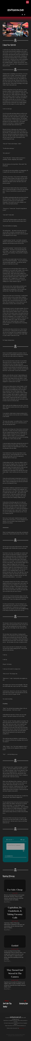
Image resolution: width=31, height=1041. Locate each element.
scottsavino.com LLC (15, 1017)
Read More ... (7, 902)
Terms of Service (8, 1034)
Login (23, 839)
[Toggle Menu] (27, 2)
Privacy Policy (12, 1034)
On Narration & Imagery (22, 1034)
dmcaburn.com (21, 1028)
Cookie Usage (16, 1034)
